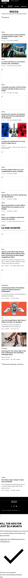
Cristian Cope (21, 221)
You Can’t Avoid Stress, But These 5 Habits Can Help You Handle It (13, 321)
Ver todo (3, 225)
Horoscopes (4, 348)
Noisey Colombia (7, 147)
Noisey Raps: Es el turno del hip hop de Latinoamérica (14, 196)
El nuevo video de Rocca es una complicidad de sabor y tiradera (12, 170)
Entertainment (4, 285)
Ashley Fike (16, 328)
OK (1, 577)
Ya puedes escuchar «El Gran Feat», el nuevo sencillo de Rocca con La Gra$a (13, 88)
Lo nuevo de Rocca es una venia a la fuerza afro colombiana (13, 62)
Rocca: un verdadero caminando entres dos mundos (12, 218)
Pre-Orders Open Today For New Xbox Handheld (12, 480)
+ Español (4, 3)
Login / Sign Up (15, 0)
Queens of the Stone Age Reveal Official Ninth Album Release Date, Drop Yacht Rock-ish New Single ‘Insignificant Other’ (13, 254)
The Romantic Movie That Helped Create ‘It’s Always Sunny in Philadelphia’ (12, 289)
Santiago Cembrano (13, 40)
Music (2, 249)
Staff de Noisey (5, 148)
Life (2, 317)
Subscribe (16, 6)
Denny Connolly (16, 490)
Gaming (3, 477)
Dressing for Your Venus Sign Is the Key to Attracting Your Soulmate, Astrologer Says (13, 352)
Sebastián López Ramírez (15, 65)
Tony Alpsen (16, 298)
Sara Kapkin (12, 221)
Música (3, 32)
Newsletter (24, 6)
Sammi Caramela (16, 359)
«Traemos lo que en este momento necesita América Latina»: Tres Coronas (13, 36)
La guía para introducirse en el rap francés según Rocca (13, 142)
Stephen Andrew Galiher (18, 265)
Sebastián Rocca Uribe (17, 147)
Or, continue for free (5, 541)
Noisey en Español (13, 92)
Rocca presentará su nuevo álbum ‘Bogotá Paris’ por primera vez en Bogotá (13, 207)
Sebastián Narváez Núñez (15, 120)
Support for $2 (4, 539)
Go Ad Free (5, 0)
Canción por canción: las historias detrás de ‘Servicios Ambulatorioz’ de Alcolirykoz (13, 116)
